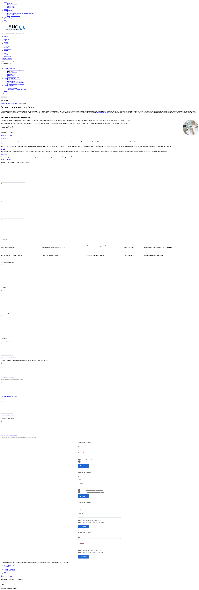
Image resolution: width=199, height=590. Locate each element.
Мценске (6, 47)
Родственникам (8, 10)
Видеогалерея (10, 6)
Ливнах (6, 44)
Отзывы (6, 9)
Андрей (3, 149)
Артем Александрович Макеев (9, 435)
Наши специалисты (12, 4)
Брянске (6, 36)
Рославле (6, 51)
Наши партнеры (11, 7)
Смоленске (7, 39)
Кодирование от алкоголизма (14, 81)
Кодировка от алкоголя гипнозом (15, 82)
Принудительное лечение (13, 16)
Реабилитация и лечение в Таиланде (16, 89)
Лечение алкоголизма (9, 78)
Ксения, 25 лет (4, 138)
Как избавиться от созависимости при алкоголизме (20, 13)
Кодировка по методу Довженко (15, 84)
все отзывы (8, 159)
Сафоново (6, 53)
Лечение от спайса (12, 72)
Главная (3, 103)
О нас (5, 2)
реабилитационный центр (103, 112)
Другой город (7, 56)
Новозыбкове (7, 49)
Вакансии (9, 3)
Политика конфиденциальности (12, 18)
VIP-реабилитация (12, 88)
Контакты (6, 21)
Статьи (5, 91)
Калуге (5, 37)
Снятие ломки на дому (13, 77)
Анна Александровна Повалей (9, 396)
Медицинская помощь (13, 14)
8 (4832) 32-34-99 (7, 59)
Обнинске (6, 50)
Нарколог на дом (11, 74)
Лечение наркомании (9, 68)
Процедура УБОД (11, 75)
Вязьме (5, 40)
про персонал (4, 154)
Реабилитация (7, 86)
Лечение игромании (9, 85)
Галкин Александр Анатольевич (9, 357)
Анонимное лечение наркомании (15, 70)
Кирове (6, 42)
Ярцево (6, 54)
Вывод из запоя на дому (13, 79)
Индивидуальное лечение (14, 11)
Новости (6, 20)
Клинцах (6, 43)
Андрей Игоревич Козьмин (8, 415)
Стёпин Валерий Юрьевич (8, 377)
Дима (2, 143)
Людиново (6, 46)
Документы (7, 17)
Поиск (2, 93)
